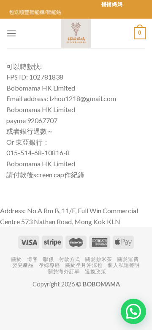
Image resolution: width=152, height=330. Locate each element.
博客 (32, 259)
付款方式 (69, 259)
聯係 (48, 259)
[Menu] (11, 33)
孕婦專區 (49, 265)
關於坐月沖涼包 (84, 265)
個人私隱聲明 (124, 265)
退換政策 (95, 271)
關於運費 (127, 259)
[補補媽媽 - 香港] (76, 33)
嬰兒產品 (22, 265)
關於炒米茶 (98, 259)
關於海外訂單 (64, 271)
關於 (16, 259)
